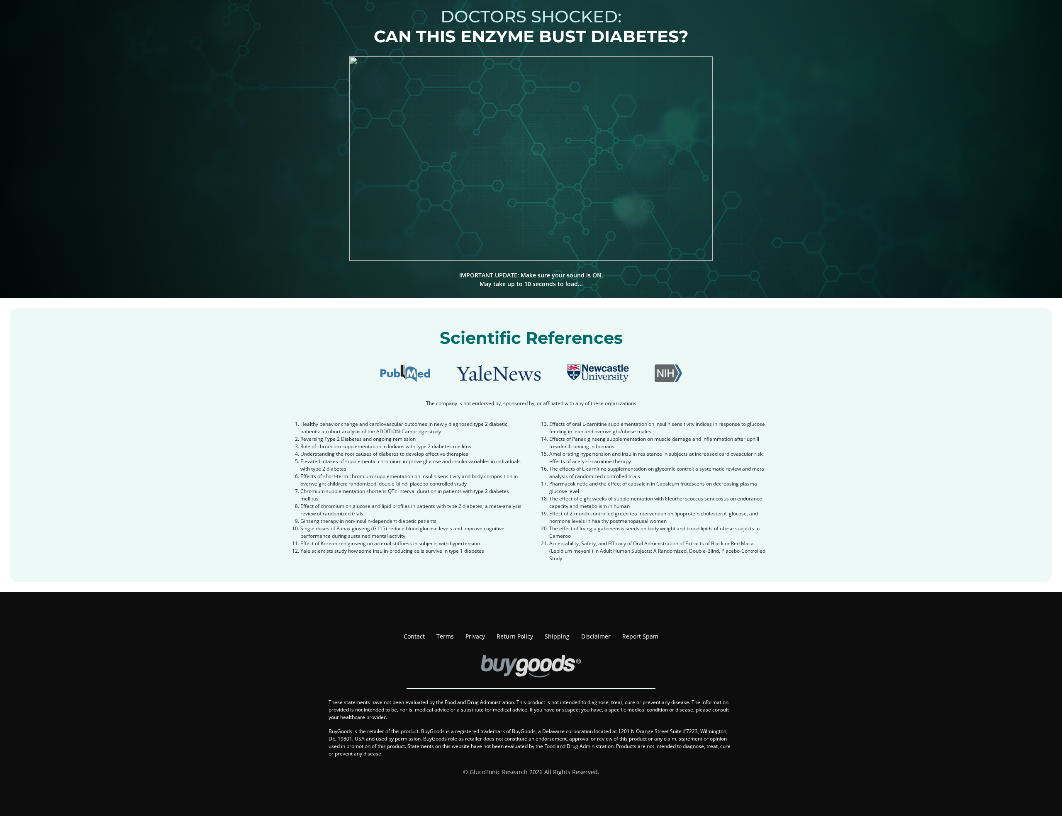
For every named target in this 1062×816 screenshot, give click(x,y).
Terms (445, 636)
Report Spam (640, 636)
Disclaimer (596, 636)
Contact (414, 636)
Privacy (475, 636)
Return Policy (515, 636)
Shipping (557, 636)
